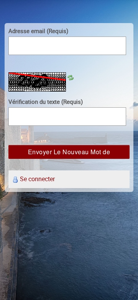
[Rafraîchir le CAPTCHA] (70, 77)
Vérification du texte (45, 101)
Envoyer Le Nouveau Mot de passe (69, 153)
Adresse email (38, 31)
